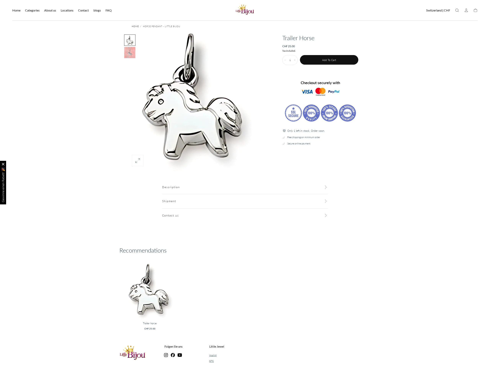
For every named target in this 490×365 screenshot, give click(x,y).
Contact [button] (83, 10)
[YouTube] (179, 355)
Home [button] (16, 10)
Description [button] (171, 187)
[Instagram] (166, 355)
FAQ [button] (108, 10)
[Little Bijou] (132, 353)
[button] (438, 11)
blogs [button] (97, 10)
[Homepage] (245, 10)
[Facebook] (172, 355)
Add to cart (329, 60)
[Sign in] (466, 10)
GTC (211, 360)
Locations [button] (67, 10)
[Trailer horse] (149, 289)
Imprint (212, 355)
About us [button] (50, 10)
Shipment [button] (169, 201)
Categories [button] (32, 10)
